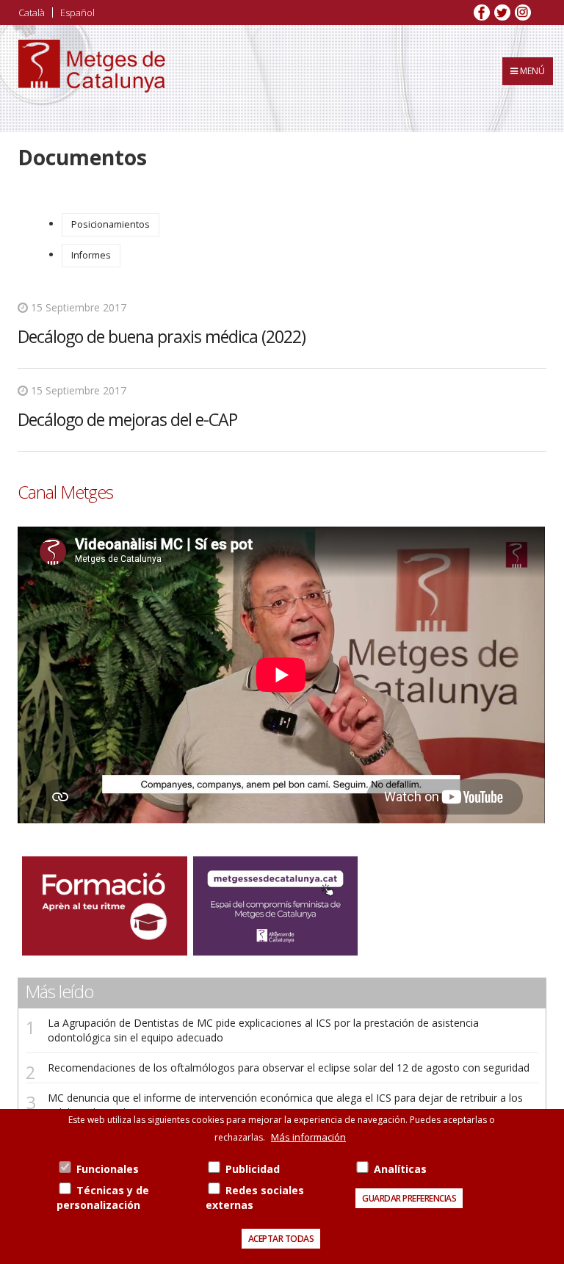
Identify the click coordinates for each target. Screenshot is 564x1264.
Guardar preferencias (409, 1198)
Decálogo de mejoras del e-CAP (127, 419)
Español (77, 12)
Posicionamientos (110, 224)
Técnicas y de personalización (103, 1197)
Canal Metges (65, 492)
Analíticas (400, 1169)
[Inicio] (91, 79)
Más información (308, 1137)
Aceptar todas (281, 1238)
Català (31, 12)
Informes (91, 255)
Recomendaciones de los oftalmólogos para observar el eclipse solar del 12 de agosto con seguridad (288, 1068)
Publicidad (252, 1169)
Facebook (482, 12)
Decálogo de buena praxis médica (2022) (162, 336)
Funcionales (107, 1169)
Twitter (502, 12)
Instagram (523, 12)
